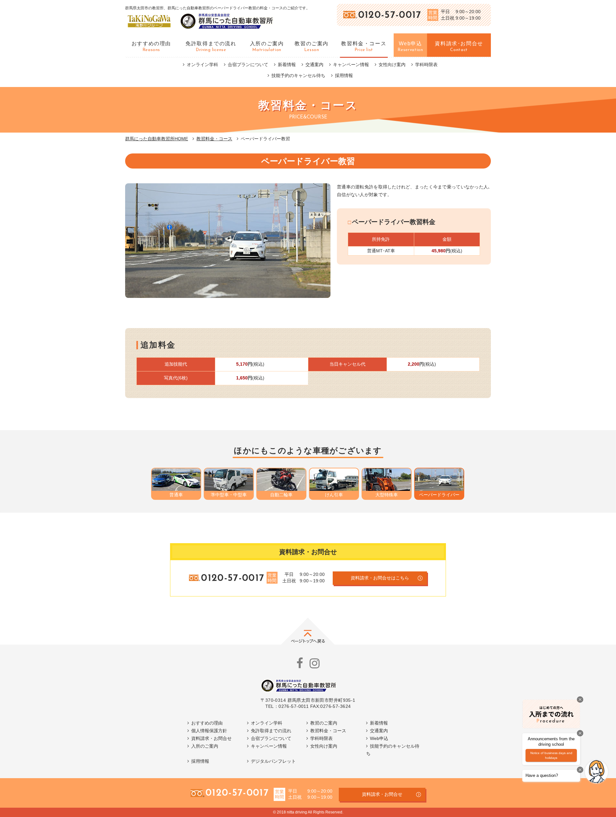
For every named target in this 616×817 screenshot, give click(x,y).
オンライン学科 (202, 64)
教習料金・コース (214, 138)
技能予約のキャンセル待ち (298, 75)
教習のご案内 (323, 723)
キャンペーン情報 (351, 64)
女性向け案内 (392, 64)
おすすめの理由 (207, 723)
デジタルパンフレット (273, 761)
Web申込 (379, 738)
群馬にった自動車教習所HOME (156, 138)
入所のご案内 (204, 746)
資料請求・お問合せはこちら (380, 577)
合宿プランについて (248, 64)
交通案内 (314, 64)
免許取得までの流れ (271, 730)
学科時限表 (426, 64)
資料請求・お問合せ (211, 738)
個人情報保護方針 (209, 730)
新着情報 (287, 64)
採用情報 (344, 75)
